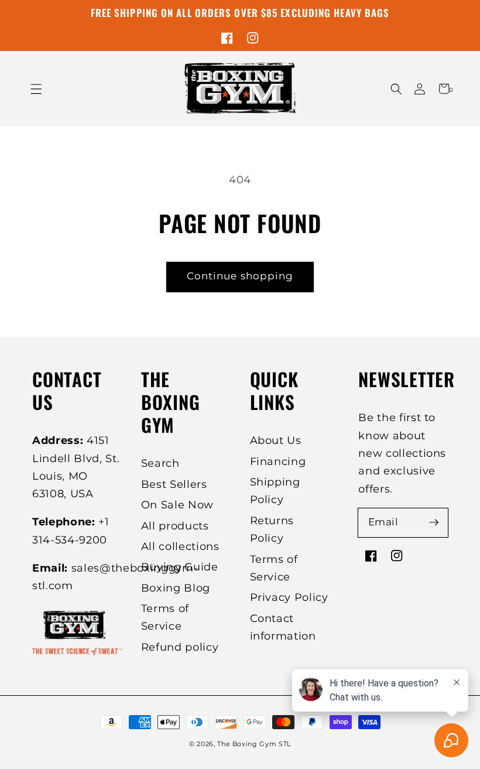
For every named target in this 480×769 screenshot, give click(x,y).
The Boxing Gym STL (254, 744)
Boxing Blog (175, 588)
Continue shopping (240, 276)
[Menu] (37, 89)
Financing (278, 461)
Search (160, 463)
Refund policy (180, 647)
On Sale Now (177, 504)
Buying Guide (179, 566)
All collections (180, 546)
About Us (275, 440)
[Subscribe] (434, 522)
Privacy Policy (289, 597)
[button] (396, 89)
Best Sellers (174, 484)
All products (175, 525)
